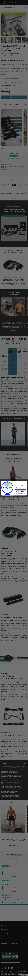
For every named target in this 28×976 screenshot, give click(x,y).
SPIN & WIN (20, 489)
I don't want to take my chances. (20, 491)
